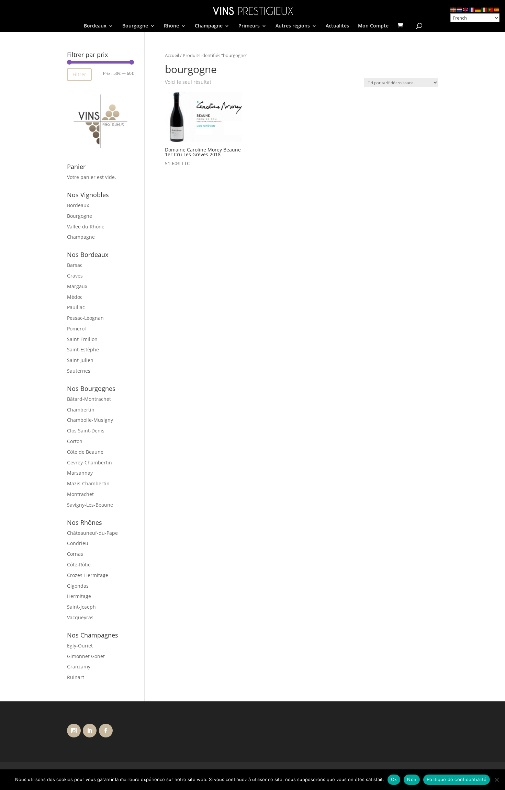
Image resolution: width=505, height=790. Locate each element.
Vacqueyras (80, 617)
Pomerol (76, 328)
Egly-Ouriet (80, 645)
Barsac (74, 265)
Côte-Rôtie (79, 564)
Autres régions (293, 26)
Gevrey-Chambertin (89, 462)
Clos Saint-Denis (85, 430)
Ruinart (75, 677)
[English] (466, 9)
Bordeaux (95, 26)
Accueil (172, 55)
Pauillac (76, 307)
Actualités (337, 26)
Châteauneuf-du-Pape (92, 533)
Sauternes (78, 371)
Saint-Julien (80, 360)
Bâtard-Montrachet (89, 399)
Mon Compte (373, 26)
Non (411, 779)
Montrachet (80, 494)
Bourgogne (135, 26)
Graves (75, 275)
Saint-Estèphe (83, 349)
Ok (394, 779)
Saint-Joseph (81, 606)
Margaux (77, 286)
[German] (478, 9)
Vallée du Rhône (85, 226)
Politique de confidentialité (456, 779)
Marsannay (80, 473)
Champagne (209, 26)
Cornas (75, 554)
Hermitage (79, 596)
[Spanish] (497, 9)
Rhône (171, 26)
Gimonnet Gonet (86, 656)
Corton (74, 441)
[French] (472, 9)
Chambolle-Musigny (90, 420)
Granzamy (78, 666)
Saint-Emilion (82, 339)
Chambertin (80, 409)
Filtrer (79, 74)
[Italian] (484, 9)
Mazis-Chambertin (88, 483)
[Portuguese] (490, 9)
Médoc (74, 297)
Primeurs (249, 26)
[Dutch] (460, 9)
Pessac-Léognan (85, 318)
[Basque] (453, 9)
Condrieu (77, 543)
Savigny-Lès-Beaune (90, 504)
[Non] (496, 779)
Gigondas (78, 586)
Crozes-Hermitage (87, 575)
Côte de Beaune (85, 452)
